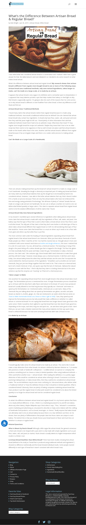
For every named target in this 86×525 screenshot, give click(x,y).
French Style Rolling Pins (54, 467)
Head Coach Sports (16, 499)
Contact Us (13, 474)
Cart (11, 472)
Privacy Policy (14, 477)
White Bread (44, 23)
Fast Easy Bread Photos (17, 496)
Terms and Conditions (17, 484)
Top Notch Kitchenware (17, 501)
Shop (11, 481)
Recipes (12, 479)
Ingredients (50, 470)
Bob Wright (14, 23)
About (12, 467)
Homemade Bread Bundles (55, 472)
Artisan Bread (34, 23)
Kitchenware (51, 465)
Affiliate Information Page (18, 470)
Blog (11, 465)
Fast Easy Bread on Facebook (19, 494)
